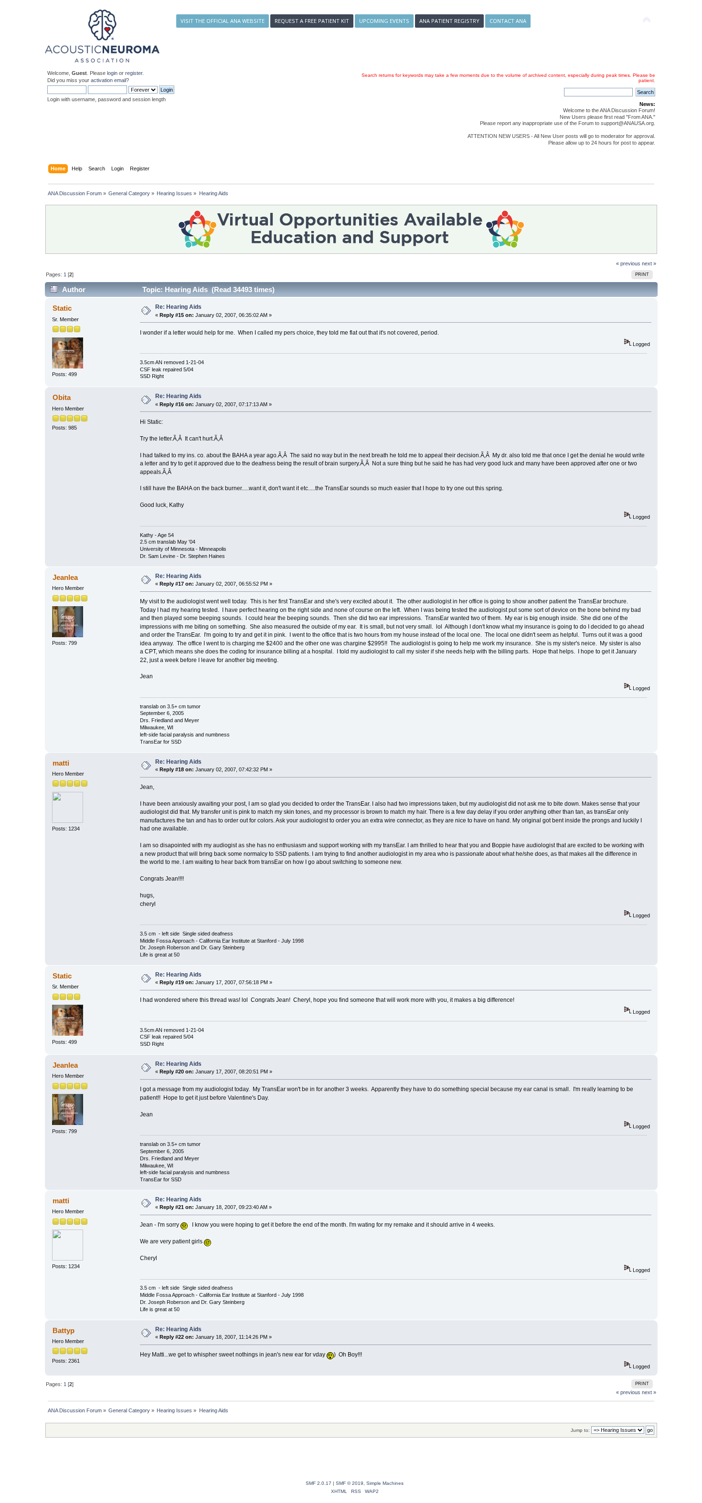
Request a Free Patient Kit (312, 20)
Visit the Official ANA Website (223, 20)
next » (649, 263)
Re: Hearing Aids (178, 307)
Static (62, 308)
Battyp (63, 1330)
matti (61, 763)
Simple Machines (385, 1483)
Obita (62, 397)
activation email (108, 80)
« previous (628, 263)
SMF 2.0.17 (318, 1483)
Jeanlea (65, 577)
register (133, 73)
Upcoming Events (384, 20)
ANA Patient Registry (449, 20)
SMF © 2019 (349, 1483)
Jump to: (580, 1430)
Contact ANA (507, 20)
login (112, 73)
